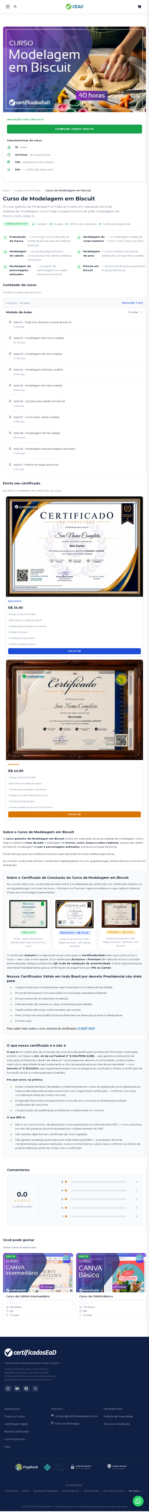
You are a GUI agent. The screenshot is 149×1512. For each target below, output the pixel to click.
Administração (91, 1490)
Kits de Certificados (16, 1431)
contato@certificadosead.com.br (76, 1416)
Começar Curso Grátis (74, 128)
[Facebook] (26, 1388)
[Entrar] (15, 6)
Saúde (25, 1490)
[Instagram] (7, 1388)
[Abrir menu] (8, 6)
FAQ (7, 1446)
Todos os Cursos (14, 1416)
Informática (11, 1490)
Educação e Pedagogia (45, 1490)
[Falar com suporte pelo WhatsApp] (138, 1501)
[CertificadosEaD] (74, 7)
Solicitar (74, 651)
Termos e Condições (117, 1423)
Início (6, 190)
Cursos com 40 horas (27, 190)
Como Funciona (14, 1439)
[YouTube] (17, 1388)
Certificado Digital (16, 1423)
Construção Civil (70, 1490)
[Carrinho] (139, 6)
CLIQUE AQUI (86, 1028)
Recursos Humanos (113, 1490)
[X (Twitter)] (35, 1388)
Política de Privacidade (118, 1416)
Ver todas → (135, 1490)
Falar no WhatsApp (67, 1423)
